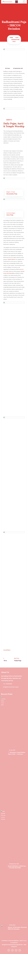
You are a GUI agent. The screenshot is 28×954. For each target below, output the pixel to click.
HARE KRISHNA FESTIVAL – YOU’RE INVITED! (17, 867)
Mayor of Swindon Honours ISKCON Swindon (17, 928)
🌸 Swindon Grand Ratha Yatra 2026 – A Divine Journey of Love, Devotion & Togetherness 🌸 (17, 753)
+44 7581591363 (7, 684)
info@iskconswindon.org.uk (11, 687)
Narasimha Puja (11, 194)
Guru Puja (9, 215)
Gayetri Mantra (11, 259)
